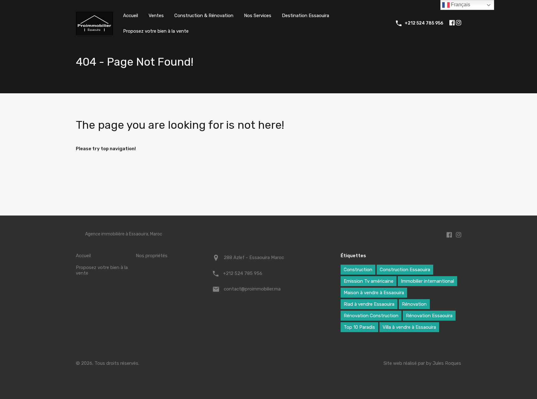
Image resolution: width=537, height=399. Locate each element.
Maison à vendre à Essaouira (374, 292)
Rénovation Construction (371, 315)
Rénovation (414, 304)
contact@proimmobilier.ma (252, 289)
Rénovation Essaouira (429, 315)
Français (460, 4)
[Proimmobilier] (94, 32)
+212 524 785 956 (424, 23)
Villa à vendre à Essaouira (409, 327)
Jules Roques (447, 363)
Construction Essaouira (405, 269)
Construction (358, 269)
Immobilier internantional (427, 281)
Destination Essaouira (305, 15)
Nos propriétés (152, 255)
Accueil (130, 15)
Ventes (156, 15)
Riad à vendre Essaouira (369, 304)
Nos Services (257, 15)
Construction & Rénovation (203, 15)
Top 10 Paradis (359, 327)
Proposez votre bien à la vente (156, 31)
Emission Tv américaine (368, 281)
